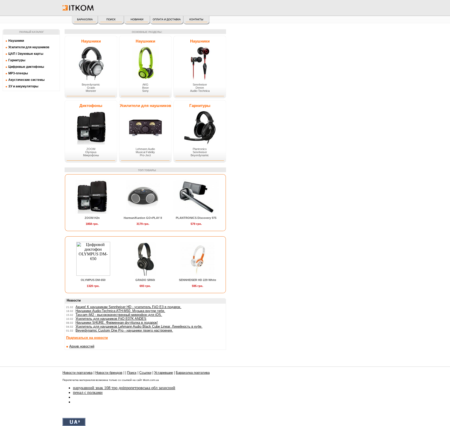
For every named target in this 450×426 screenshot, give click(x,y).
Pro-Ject (145, 155)
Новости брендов (108, 373)
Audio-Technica (200, 90)
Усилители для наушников (145, 105)
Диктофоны (90, 105)
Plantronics (200, 149)
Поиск (131, 373)
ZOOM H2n (92, 217)
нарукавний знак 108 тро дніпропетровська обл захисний (124, 388)
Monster (91, 90)
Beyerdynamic (91, 84)
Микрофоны (91, 155)
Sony (145, 90)
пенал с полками (88, 392)
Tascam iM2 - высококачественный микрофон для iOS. (119, 315)
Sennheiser (200, 84)
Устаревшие (163, 373)
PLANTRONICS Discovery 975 (196, 217)
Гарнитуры (199, 105)
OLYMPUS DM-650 (93, 279)
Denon (200, 87)
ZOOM (90, 149)
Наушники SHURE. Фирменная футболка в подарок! (117, 323)
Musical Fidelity (145, 152)
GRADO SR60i (145, 279)
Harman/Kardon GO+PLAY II (143, 217)
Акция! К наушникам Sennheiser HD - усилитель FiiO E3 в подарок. (128, 307)
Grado (91, 87)
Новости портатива (77, 373)
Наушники (91, 41)
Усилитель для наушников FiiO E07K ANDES (111, 319)
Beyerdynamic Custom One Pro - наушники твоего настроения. (124, 330)
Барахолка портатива (193, 373)
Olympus (91, 152)
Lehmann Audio (145, 149)
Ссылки (145, 373)
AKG (145, 84)
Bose (145, 87)
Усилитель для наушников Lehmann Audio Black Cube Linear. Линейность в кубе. (139, 326)
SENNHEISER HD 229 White (197, 279)
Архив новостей (81, 346)
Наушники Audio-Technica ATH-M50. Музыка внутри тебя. (120, 311)
